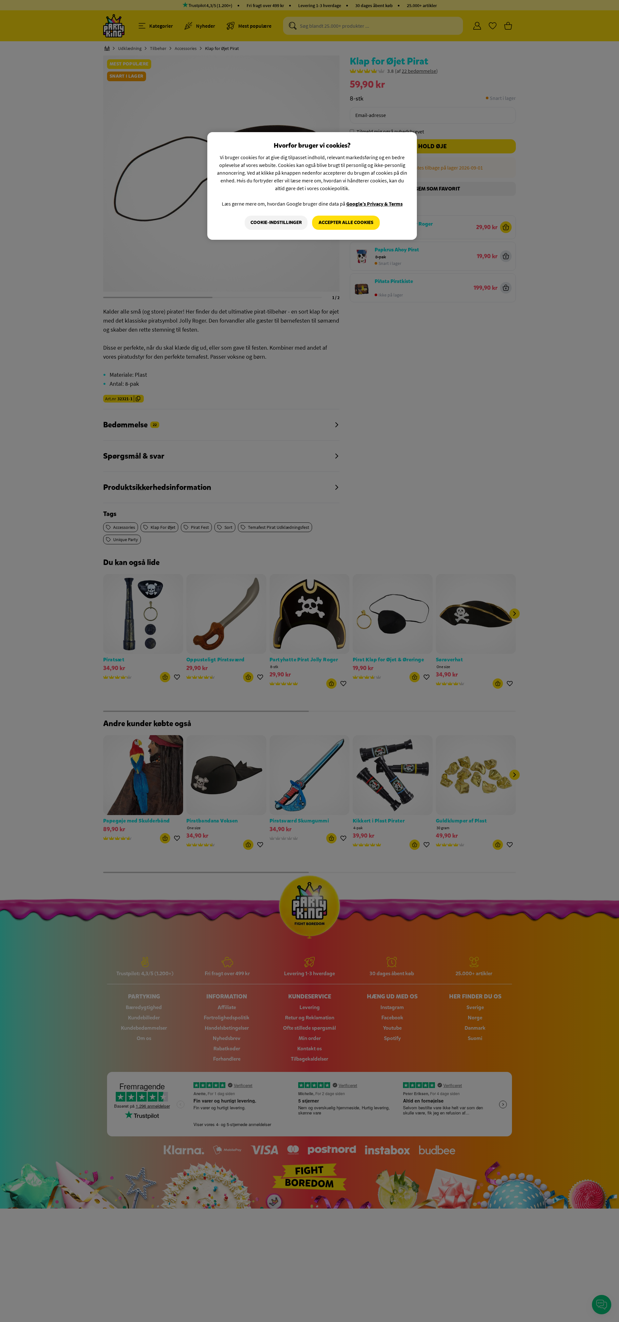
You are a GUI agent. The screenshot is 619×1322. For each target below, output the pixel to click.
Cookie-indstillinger (276, 222)
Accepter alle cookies (346, 222)
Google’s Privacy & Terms (374, 203)
